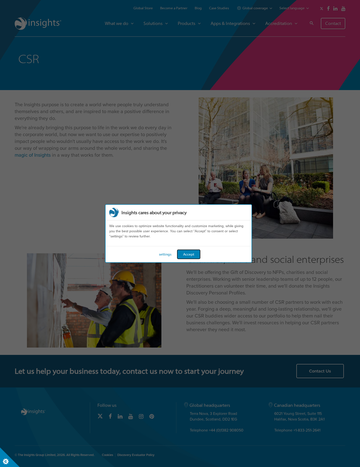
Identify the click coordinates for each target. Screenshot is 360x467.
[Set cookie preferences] (10, 457)
